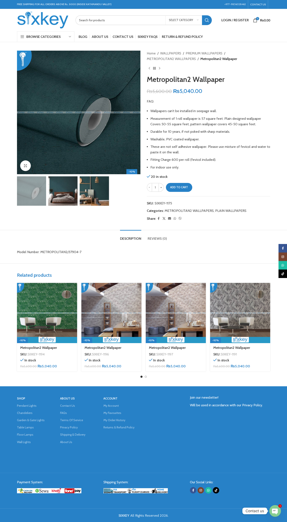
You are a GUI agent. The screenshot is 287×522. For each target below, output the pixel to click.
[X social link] (164, 218)
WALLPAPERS (170, 53)
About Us (66, 442)
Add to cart (179, 187)
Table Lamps (25, 427)
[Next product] (159, 68)
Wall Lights (24, 442)
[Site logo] (43, 20)
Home (151, 53)
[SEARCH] (207, 20)
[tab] (130, 236)
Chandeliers (25, 413)
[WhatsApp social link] (174, 218)
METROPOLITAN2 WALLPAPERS (171, 59)
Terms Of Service (71, 420)
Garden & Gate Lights (31, 420)
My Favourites (112, 413)
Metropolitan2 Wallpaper (38, 348)
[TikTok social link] (216, 490)
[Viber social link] (180, 218)
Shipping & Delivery (72, 434)
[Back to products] (154, 68)
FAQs (63, 413)
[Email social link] (169, 218)
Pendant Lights (27, 406)
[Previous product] (149, 68)
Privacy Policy (69, 427)
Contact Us (67, 406)
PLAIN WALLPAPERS (230, 211)
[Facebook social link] (158, 218)
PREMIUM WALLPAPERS (204, 53)
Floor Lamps (25, 434)
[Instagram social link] (201, 490)
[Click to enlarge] (25, 165)
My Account (111, 406)
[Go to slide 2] (146, 377)
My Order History (114, 420)
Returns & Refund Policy (118, 427)
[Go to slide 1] (141, 377)
